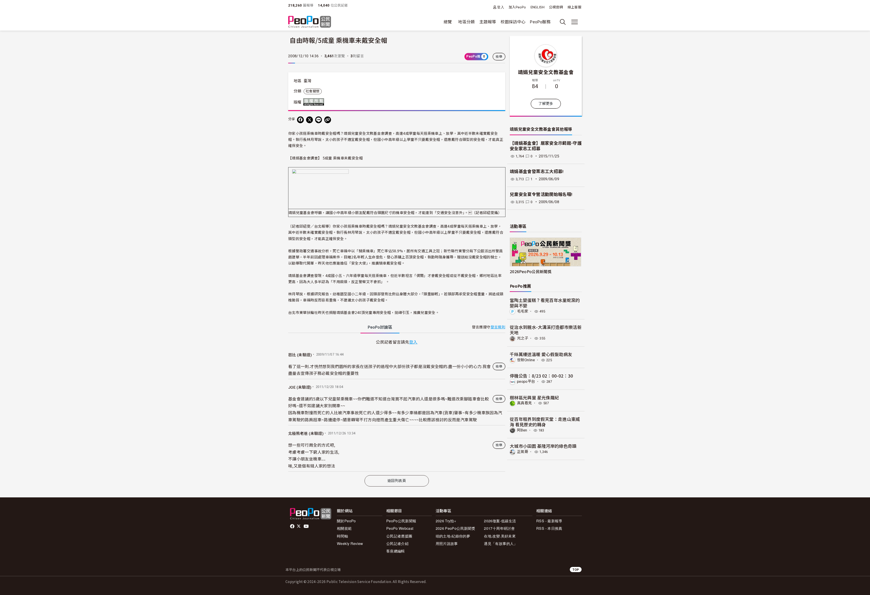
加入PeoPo (517, 7)
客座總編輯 (395, 551)
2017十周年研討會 (499, 528)
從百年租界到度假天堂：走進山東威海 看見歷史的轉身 (545, 421)
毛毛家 (522, 311)
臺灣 (308, 81)
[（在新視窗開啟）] (320, 188)
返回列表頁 (396, 481)
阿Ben (522, 430)
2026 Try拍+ (446, 520)
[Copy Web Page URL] (327, 119)
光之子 (522, 338)
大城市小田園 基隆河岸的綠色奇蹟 (543, 446)
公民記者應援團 (399, 536)
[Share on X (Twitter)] (309, 119)
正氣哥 (522, 452)
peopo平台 (526, 381)
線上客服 (574, 7)
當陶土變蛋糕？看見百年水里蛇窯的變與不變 (545, 302)
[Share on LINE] (318, 119)
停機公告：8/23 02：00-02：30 (541, 376)
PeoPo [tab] (380, 327)
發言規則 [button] (498, 327)
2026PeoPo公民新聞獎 (530, 271)
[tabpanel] (396, 405)
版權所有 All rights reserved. (314, 102)
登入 (500, 7)
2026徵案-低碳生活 (500, 520)
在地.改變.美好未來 (500, 536)
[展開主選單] (574, 21)
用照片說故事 (447, 543)
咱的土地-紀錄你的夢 (453, 536)
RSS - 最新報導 (549, 520)
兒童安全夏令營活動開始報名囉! (541, 194)
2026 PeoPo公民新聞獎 (455, 528)
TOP (576, 569)
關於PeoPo (346, 520)
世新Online (526, 360)
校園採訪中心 (512, 21)
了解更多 (545, 103)
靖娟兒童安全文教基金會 (546, 71)
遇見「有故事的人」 (500, 543)
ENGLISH (538, 7)
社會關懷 (312, 91)
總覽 (448, 21)
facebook (292, 526)
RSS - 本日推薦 (549, 528)
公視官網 (556, 7)
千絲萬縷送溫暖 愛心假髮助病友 (541, 354)
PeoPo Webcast (399, 528)
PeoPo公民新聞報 (401, 520)
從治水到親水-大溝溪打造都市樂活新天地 (546, 329)
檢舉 (499, 56)
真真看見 (524, 403)
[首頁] (309, 22)
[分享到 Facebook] (300, 119)
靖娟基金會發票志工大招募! (537, 171)
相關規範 (344, 528)
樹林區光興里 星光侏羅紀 (534, 397)
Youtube (306, 526)
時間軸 (342, 536)
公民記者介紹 (397, 543)
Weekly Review (350, 543)
